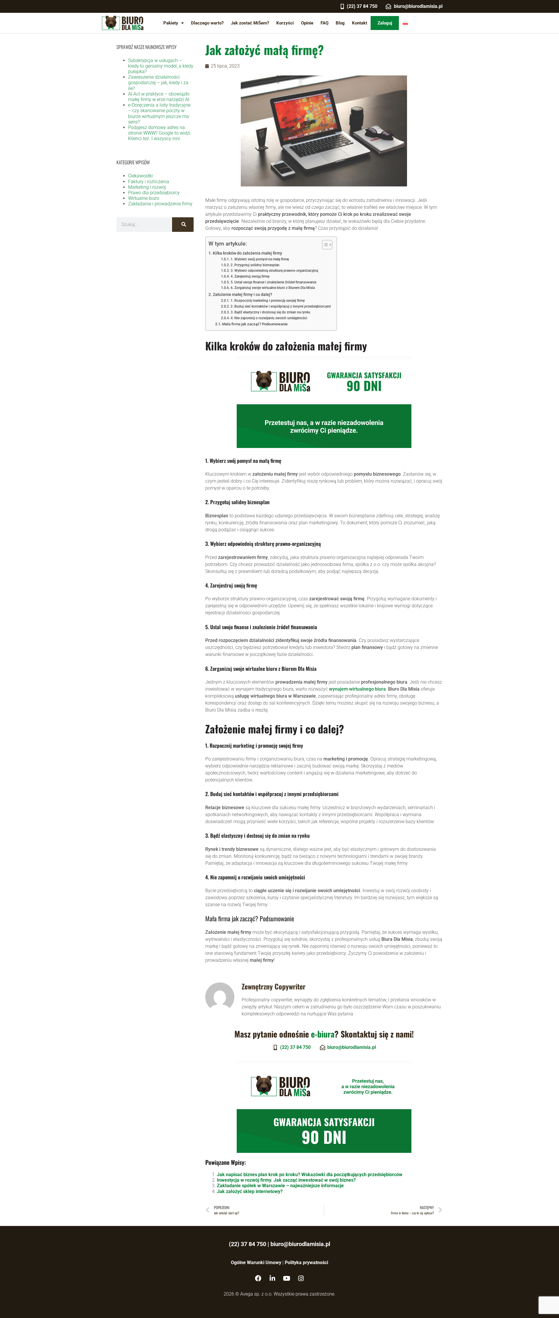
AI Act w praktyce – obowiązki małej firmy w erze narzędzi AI (159, 96)
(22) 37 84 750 (247, 1244)
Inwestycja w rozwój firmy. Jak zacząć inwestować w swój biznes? (286, 1180)
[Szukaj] (183, 224)
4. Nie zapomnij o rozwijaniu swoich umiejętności (269, 318)
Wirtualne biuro (143, 198)
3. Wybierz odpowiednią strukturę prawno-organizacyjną (274, 271)
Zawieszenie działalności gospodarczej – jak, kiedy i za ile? (158, 82)
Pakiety (170, 23)
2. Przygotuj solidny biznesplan (255, 265)
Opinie (307, 23)
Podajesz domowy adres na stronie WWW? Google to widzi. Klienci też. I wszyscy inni (160, 133)
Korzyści (285, 23)
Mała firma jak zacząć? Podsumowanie (255, 324)
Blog (340, 23)
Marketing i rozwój (147, 187)
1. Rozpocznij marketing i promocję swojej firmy (268, 301)
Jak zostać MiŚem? (250, 23)
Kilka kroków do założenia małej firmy (247, 253)
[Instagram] (301, 1278)
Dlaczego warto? (207, 23)
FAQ (324, 23)
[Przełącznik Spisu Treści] (324, 245)
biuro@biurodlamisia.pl (300, 1244)
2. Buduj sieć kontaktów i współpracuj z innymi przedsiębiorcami (280, 306)
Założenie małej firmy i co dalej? (242, 294)
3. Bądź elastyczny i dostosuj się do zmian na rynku (270, 312)
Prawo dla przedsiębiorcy (154, 192)
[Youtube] (286, 1278)
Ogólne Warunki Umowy (256, 1262)
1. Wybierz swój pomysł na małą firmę (260, 259)
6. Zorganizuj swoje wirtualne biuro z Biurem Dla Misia (272, 288)
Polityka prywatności (306, 1262)
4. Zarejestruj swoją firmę (250, 276)
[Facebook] (258, 1278)
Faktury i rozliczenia (148, 181)
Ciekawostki (140, 176)
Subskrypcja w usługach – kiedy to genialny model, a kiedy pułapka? (160, 66)
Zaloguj (385, 23)
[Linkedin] (272, 1278)
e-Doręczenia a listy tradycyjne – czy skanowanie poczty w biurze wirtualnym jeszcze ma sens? (159, 113)
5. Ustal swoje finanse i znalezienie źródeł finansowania (273, 282)
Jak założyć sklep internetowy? (250, 1191)
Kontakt (359, 23)
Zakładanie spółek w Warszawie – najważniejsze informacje (280, 1185)
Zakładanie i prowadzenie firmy (160, 204)
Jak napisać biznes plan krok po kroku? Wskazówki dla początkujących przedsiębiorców (309, 1174)
